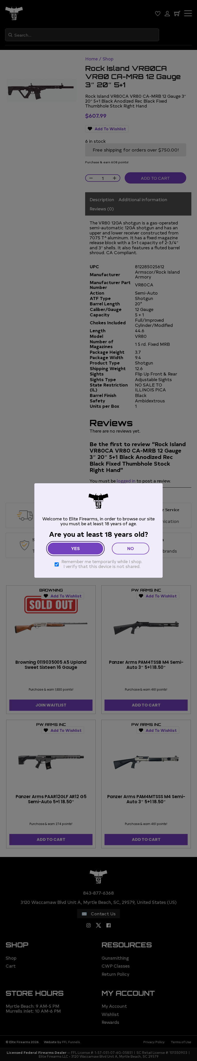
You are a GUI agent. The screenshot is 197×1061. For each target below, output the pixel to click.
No (130, 548)
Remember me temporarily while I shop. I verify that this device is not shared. (101, 564)
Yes (75, 548)
